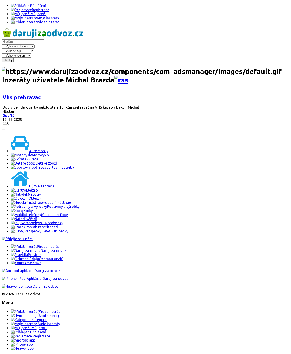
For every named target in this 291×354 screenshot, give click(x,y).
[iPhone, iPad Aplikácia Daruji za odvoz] (35, 279)
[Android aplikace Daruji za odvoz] (31, 271)
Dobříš (8, 115)
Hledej (8, 60)
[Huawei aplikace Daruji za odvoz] (30, 286)
